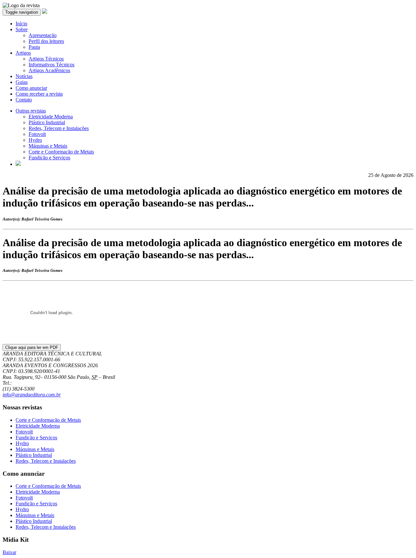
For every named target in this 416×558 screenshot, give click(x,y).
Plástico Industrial (47, 122)
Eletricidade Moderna (51, 116)
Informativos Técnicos (51, 64)
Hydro (35, 140)
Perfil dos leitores (46, 41)
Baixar (9, 552)
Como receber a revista (39, 94)
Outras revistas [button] (31, 110)
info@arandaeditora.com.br (32, 394)
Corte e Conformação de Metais (61, 151)
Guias (22, 82)
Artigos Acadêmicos (49, 70)
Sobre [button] (22, 29)
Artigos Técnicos (46, 58)
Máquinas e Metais (48, 146)
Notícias (24, 76)
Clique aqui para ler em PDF (31, 347)
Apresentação (43, 35)
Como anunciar (31, 88)
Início (21, 23)
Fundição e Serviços (49, 157)
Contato (24, 99)
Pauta (34, 47)
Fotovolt (37, 134)
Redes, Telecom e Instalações (59, 128)
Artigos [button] (23, 53)
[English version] (18, 164)
